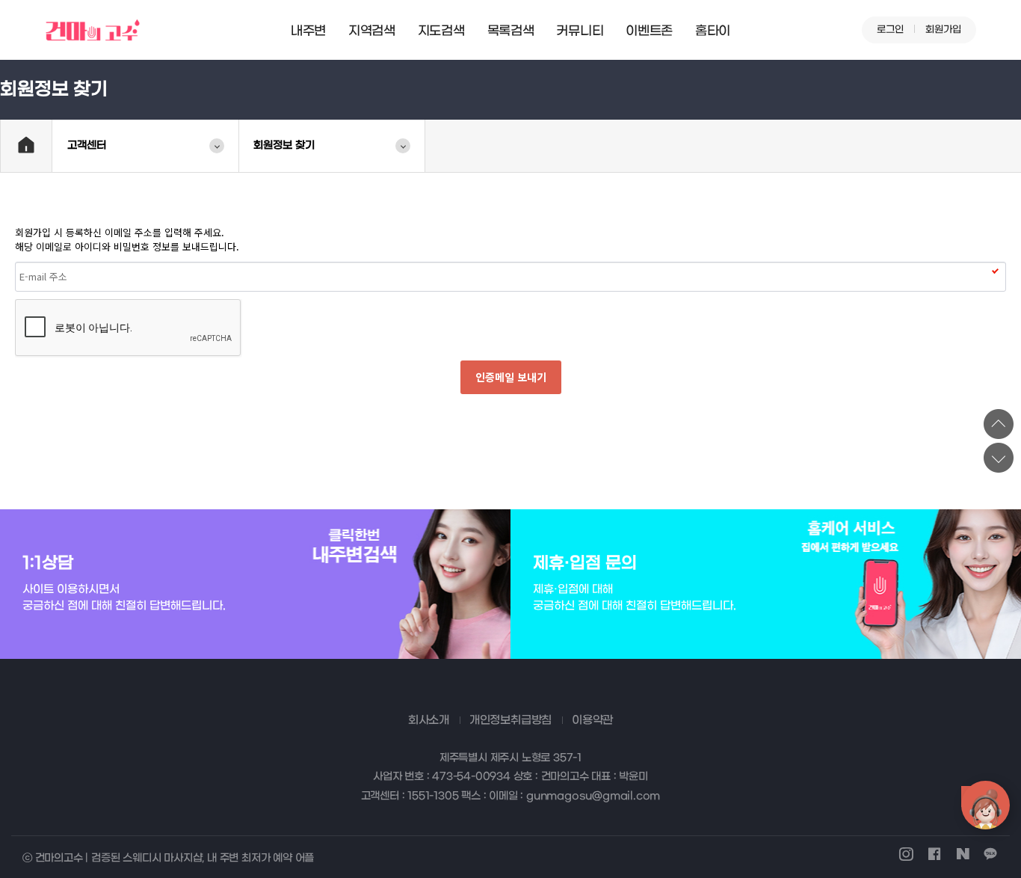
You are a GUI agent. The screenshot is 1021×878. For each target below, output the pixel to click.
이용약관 (592, 720)
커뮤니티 (579, 31)
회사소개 (428, 720)
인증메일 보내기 (510, 376)
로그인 (890, 29)
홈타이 (712, 31)
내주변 (308, 31)
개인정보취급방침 (510, 720)
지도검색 (441, 31)
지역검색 (371, 31)
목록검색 (510, 31)
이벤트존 (649, 31)
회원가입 (943, 29)
